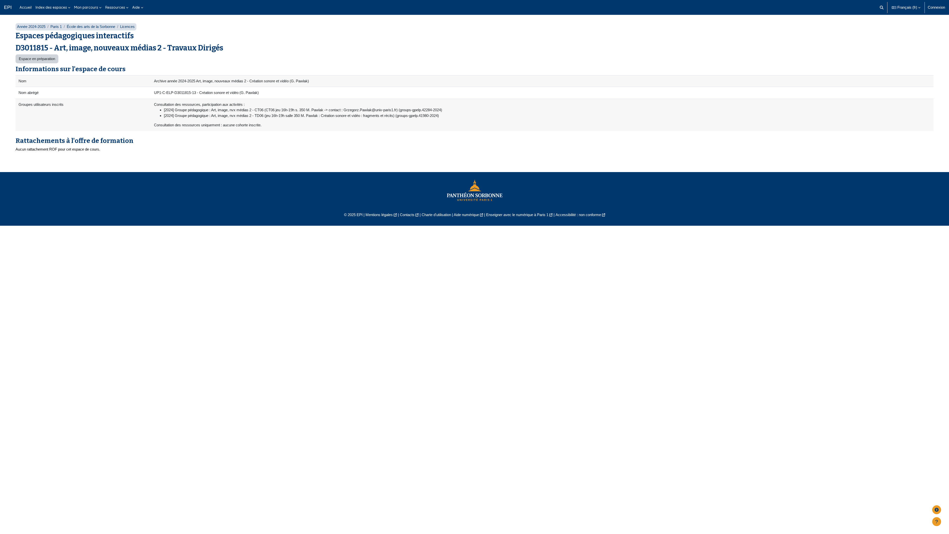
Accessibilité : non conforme (578, 215)
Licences (127, 26)
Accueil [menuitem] (26, 7)
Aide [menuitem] (136, 7)
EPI (8, 7)
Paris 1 (56, 26)
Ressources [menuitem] (115, 7)
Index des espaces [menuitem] (51, 7)
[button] (881, 7)
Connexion (936, 7)
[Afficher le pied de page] (936, 521)
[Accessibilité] (936, 509)
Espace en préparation (37, 59)
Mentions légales (379, 215)
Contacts (407, 215)
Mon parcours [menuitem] (86, 7)
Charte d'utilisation (436, 215)
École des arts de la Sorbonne (91, 26)
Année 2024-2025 (31, 26)
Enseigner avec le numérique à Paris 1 (517, 215)
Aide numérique (466, 215)
